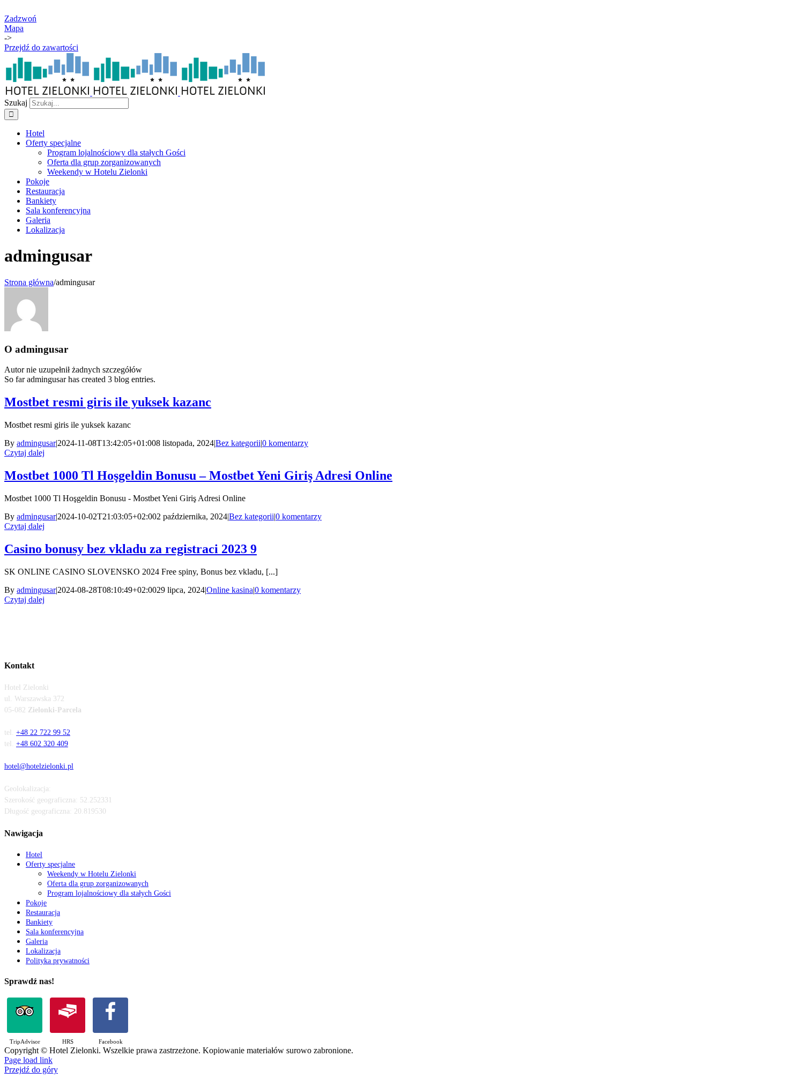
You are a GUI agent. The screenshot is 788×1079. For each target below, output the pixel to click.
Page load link (28, 1060)
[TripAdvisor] (24, 1015)
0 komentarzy (285, 443)
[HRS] (67, 1015)
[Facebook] (110, 1015)
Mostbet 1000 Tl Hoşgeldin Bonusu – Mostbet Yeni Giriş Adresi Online (198, 475)
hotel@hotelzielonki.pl (38, 766)
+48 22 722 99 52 (43, 732)
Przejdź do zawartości (41, 47)
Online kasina (229, 589)
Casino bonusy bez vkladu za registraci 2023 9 (130, 549)
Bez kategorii (238, 443)
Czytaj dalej (24, 452)
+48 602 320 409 (42, 744)
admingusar (36, 443)
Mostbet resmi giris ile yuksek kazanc (107, 402)
